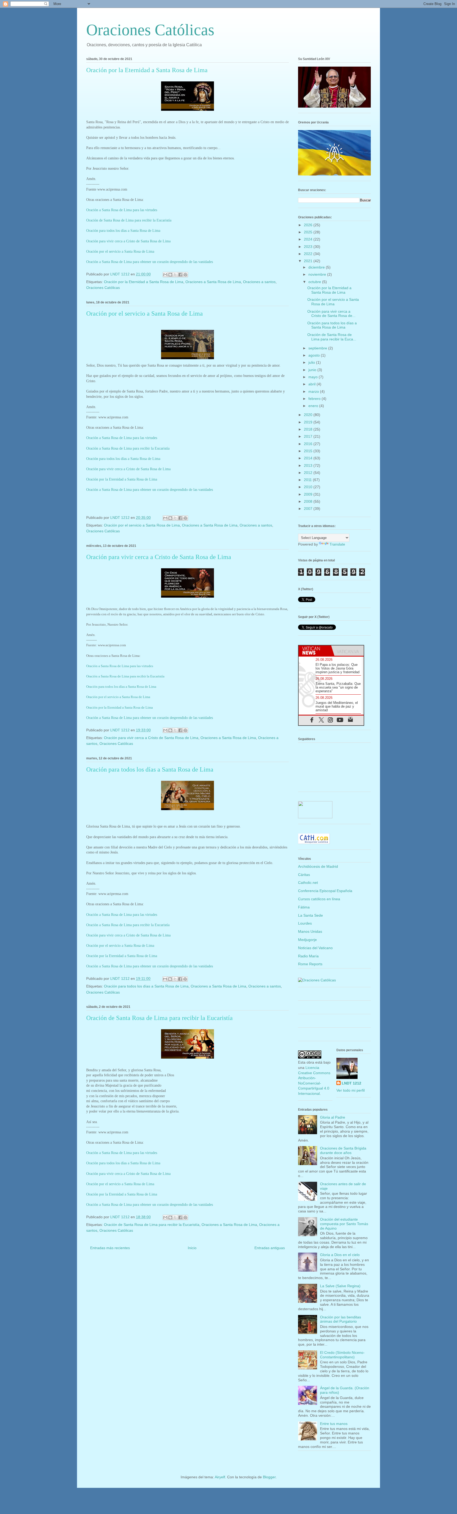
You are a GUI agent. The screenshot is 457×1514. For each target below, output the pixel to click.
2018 (308, 429)
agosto (314, 355)
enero (313, 406)
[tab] (315, 650)
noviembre (317, 274)
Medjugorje (307, 940)
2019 (308, 422)
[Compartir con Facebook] (180, 274)
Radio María (308, 956)
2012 (308, 472)
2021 (308, 261)
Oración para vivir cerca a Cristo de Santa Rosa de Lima (128, 241)
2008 (308, 501)
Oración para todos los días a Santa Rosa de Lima (123, 231)
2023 (308, 246)
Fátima (304, 907)
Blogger (269, 1477)
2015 (308, 451)
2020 (308, 415)
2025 (308, 232)
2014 (308, 458)
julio (312, 362)
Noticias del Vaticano (315, 948)
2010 (308, 487)
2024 (308, 239)
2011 (308, 480)
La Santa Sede (310, 915)
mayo (313, 377)
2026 (308, 225)
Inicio (192, 1248)
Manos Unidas (310, 931)
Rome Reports (310, 964)
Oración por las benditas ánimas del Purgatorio (340, 1319)
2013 (308, 465)
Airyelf (220, 1477)
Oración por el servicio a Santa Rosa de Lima (120, 251)
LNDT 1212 (351, 1083)
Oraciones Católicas (150, 30)
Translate (337, 544)
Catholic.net (308, 882)
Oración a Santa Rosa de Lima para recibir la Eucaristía (128, 448)
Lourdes (305, 923)
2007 (308, 508)
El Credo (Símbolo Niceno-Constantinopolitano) (342, 1354)
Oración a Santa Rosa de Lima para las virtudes (121, 210)
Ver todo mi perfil (350, 1090)
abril (312, 384)
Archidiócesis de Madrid (318, 866)
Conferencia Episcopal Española (325, 891)
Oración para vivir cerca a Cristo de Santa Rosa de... (331, 313)
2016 (308, 444)
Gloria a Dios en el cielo (340, 1255)
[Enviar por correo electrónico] (165, 274)
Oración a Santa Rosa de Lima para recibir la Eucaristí (124, 676)
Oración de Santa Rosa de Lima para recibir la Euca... (331, 337)
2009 (308, 494)
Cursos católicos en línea (319, 899)
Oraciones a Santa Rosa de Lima (213, 282)
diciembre (317, 267)
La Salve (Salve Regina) (340, 1286)
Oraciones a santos (259, 282)
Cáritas (304, 875)
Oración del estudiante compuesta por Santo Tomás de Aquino (344, 1223)
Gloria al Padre (332, 1117)
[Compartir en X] (175, 274)
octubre (315, 282)
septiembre (318, 348)
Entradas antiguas (269, 1248)
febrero (315, 398)
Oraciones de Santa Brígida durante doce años (343, 1150)
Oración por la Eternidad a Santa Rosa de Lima (147, 70)
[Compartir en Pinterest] (185, 274)
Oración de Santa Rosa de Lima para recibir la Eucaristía (128, 220)
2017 (308, 436)
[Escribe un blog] (170, 274)
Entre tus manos (334, 1423)
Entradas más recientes (110, 1248)
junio (312, 370)
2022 (308, 254)
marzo (314, 391)
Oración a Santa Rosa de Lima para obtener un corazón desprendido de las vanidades (149, 262)
